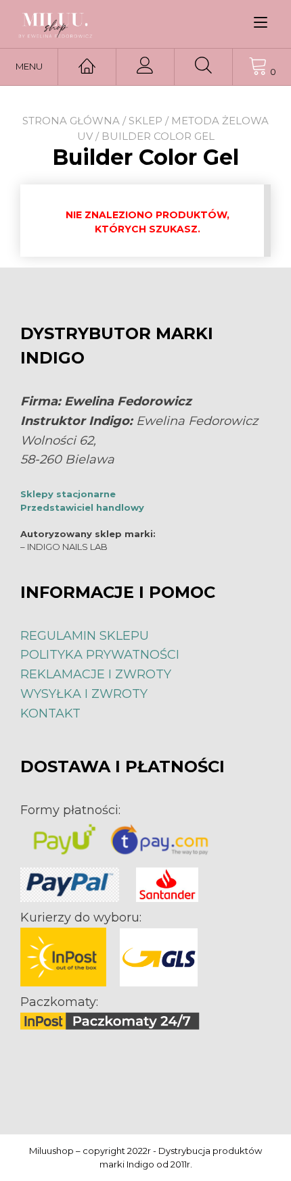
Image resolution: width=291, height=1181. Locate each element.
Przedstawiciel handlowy (82, 507)
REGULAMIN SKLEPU (84, 635)
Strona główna (71, 120)
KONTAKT (50, 713)
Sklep (145, 120)
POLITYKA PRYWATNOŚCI (99, 654)
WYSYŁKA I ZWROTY (84, 693)
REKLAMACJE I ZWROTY (95, 674)
